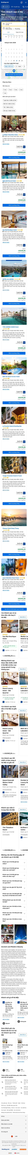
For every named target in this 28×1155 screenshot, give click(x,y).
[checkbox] (22, 45)
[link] (5, 89)
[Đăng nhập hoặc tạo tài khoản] (21, 2)
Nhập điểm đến (9, 23)
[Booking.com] (5, 2)
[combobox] (14, 24)
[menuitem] (5, 6)
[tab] (8, 32)
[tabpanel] (14, 51)
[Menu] (26, 2)
